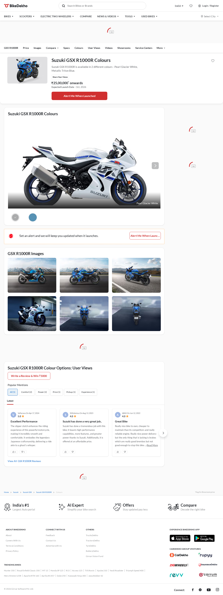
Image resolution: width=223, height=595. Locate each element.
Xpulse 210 (102, 570)
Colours (79, 47)
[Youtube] (209, 590)
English (178, 6)
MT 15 (45, 570)
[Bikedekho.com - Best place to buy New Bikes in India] (16, 6)
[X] (200, 590)
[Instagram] (217, 590)
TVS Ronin (89, 570)
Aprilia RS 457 (47, 575)
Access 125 (77, 570)
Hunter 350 (9, 570)
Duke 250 (61, 575)
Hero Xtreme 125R (12, 575)
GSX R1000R (11, 47)
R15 (68, 570)
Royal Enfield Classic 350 (28, 570)
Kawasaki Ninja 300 (77, 575)
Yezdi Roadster (116, 570)
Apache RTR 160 (31, 575)
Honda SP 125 (57, 570)
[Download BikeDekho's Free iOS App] (180, 538)
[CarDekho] (179, 555)
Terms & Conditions (15, 545)
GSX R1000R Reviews (29, 461)
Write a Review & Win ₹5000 (29, 375)
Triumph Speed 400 (135, 570)
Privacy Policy (12, 551)
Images (37, 47)
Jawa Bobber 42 (95, 575)
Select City (210, 16)
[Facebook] (193, 590)
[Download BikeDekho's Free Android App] (204, 538)
